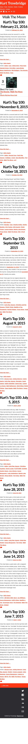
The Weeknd (17, 602)
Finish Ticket (9, 307)
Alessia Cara (12, 155)
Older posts (4, 685)
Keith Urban (15, 600)
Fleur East (23, 65)
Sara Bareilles (20, 158)
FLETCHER (17, 468)
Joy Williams (21, 598)
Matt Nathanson (11, 386)
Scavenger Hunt (8, 602)
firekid (2, 542)
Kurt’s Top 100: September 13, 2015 (14, 243)
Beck (15, 598)
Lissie (13, 158)
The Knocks (23, 70)
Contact (8, 9)
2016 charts (7, 63)
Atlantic (2, 95)
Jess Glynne (13, 471)
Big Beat (7, 95)
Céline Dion (15, 65)
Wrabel (6, 605)
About (1, 7)
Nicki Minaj (20, 386)
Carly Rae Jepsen (9, 305)
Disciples (19, 381)
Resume (2, 9)
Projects (20, 7)
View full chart (5, 59)
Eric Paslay (8, 227)
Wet (19, 232)
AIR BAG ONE (8, 598)
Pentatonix (3, 309)
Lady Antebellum (12, 473)
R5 (10, 676)
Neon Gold (14, 95)
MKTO (6, 676)
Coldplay (8, 158)
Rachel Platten (11, 309)
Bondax (6, 224)
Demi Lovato (10, 468)
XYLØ (23, 232)
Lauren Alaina (8, 229)
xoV (15, 160)
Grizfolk (24, 468)
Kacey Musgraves (10, 542)
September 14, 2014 (13, 267)
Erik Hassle (16, 227)
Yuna (11, 73)
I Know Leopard (17, 672)
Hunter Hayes (4, 471)
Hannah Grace (4, 68)
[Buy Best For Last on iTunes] (22, 98)
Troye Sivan (3, 232)
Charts (15, 7)
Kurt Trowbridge (13, 3)
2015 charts (7, 153)
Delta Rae (23, 540)
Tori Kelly (16, 475)
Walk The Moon (4, 73)
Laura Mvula (20, 68)
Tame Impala (9, 388)
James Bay (18, 383)
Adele (6, 65)
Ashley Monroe (17, 379)
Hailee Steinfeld (9, 383)
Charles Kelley (17, 224)
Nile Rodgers (15, 70)
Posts (5, 7)
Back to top (20, 716)
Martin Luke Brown (19, 229)
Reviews (10, 7)
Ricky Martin (8, 475)
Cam (10, 65)
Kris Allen (12, 68)
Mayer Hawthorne (5, 70)
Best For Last (6, 89)
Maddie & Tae (18, 307)
